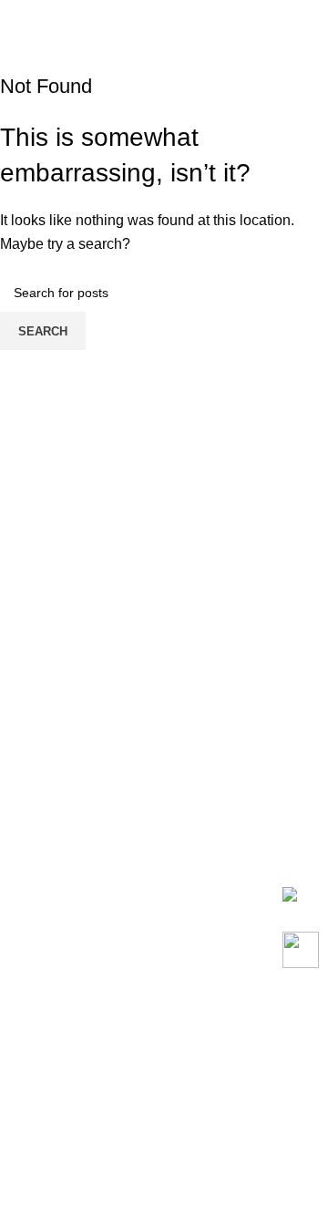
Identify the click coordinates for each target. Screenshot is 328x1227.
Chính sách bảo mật (64, 1193)
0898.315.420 (98, 836)
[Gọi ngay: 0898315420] (300, 950)
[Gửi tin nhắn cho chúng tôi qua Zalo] (289, 893)
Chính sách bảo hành (69, 1037)
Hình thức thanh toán (68, 1070)
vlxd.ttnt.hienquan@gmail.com (142, 816)
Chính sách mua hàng (71, 1002)
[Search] (286, 18)
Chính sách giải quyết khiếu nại (101, 1159)
